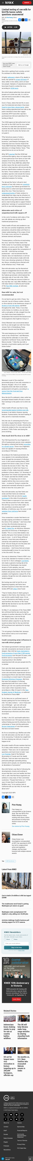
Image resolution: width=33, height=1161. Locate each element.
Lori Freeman (6, 754)
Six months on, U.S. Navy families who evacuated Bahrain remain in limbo (24, 1064)
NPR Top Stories (10, 861)
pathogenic (11, 77)
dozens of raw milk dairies (11, 305)
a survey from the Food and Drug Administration (15, 391)
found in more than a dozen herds (13, 107)
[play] (3, 1159)
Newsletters (7, 1149)
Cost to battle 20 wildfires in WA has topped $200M (16, 897)
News (15, 939)
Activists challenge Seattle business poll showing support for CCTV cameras (15, 921)
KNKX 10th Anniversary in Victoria (16, 984)
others (15, 589)
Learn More (16, 999)
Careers (19, 1123)
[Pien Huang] (6, 807)
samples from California (10, 511)
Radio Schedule (8, 1138)
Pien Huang (10, 17)
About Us (6, 1123)
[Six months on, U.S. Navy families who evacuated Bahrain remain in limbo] (24, 1050)
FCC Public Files (21, 1148)
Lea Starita (25, 561)
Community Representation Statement (21, 1136)
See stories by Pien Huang (20, 826)
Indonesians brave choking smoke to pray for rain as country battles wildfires (9, 1031)
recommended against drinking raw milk (15, 410)
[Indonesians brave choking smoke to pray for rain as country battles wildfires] (10, 1018)
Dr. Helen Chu (9, 528)
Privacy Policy (21, 950)
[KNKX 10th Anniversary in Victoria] (16, 968)
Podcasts (6, 1146)
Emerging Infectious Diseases (12, 679)
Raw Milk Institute (12, 286)
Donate (26, 2)
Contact (6, 1126)
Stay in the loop (16, 947)
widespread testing (8, 193)
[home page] (9, 3)
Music (8, 939)
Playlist (6, 1142)
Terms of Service (22, 1140)
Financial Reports (22, 1130)
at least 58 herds (21, 79)
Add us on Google (23, 65)
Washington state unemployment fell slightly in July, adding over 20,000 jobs (15, 913)
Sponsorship (20, 1126)
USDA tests (14, 88)
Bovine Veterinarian (8, 726)
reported (12, 154)
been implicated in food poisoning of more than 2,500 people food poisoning (16, 653)
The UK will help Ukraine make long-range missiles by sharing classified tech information (24, 1031)
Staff (5, 1130)
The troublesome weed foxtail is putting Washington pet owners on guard (15, 905)
